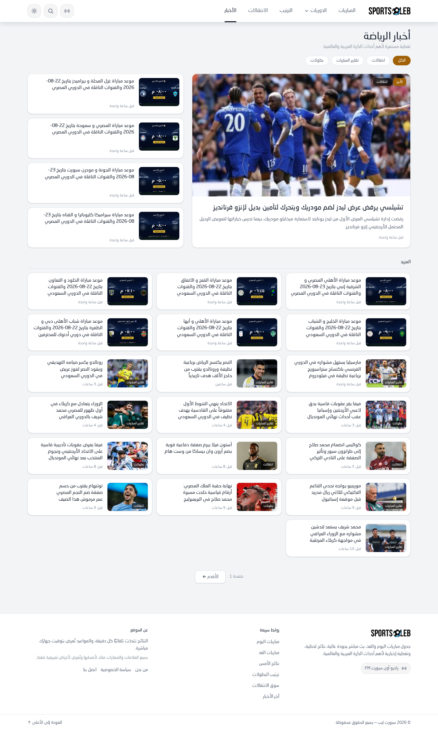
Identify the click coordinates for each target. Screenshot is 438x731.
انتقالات (378, 61)
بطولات (316, 61)
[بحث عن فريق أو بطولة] (50, 11)
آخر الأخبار (271, 696)
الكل (401, 61)
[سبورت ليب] (350, 633)
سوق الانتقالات (265, 685)
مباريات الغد (269, 653)
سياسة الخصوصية (116, 670)
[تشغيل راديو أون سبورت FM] (67, 11)
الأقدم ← (210, 577)
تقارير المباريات (347, 61)
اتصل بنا (89, 670)
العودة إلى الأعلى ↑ (44, 723)
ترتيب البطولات (265, 674)
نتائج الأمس (269, 664)
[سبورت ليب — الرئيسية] (390, 11)
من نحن (141, 670)
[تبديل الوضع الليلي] (34, 11)
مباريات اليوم (268, 642)
